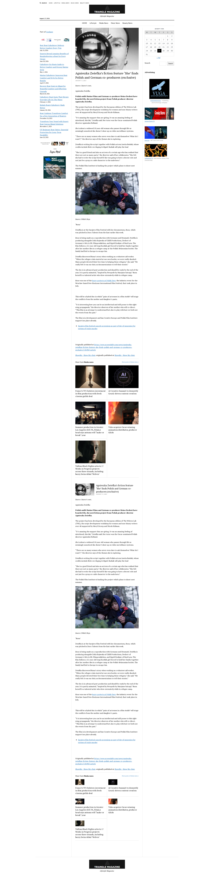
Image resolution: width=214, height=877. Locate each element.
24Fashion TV (149, 158)
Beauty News (84, 3)
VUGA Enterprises (155, 100)
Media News (65, 3)
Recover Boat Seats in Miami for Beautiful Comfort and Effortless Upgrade (53, 89)
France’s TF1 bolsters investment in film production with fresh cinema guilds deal (90, 394)
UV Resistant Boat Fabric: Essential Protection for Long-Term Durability (54, 132)
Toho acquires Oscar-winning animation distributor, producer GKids (122, 430)
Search (147, 63)
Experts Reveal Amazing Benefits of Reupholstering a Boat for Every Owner (54, 56)
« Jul (158, 57)
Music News (75, 3)
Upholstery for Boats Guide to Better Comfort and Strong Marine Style (54, 67)
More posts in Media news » (130, 362)
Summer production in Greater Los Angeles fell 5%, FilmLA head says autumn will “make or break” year (89, 431)
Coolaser (49, 32)
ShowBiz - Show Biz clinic (85, 355)
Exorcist (147, 140)
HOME (50, 3)
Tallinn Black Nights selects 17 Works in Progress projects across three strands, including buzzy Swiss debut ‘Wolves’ (89, 470)
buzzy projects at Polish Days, (104, 280)
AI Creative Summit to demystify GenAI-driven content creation (123, 392)
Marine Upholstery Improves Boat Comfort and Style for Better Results (53, 78)
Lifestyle (57, 3)
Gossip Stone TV (150, 121)
